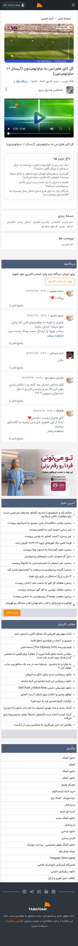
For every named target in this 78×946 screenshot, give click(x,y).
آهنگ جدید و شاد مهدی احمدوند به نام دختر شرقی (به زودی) (37, 708)
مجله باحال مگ (66, 851)
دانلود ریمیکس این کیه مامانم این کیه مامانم (46, 681)
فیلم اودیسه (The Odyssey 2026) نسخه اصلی (45, 647)
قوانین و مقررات (14, 921)
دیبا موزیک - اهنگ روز (63, 798)
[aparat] (53, 892)
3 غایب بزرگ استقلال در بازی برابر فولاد (49, 576)
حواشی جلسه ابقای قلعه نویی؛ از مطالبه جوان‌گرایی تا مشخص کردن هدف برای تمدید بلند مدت (37, 655)
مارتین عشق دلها (54, 378)
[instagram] (24, 892)
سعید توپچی (56, 291)
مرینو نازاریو (57, 315)
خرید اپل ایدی (67, 811)
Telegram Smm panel (62, 858)
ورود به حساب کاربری (60, 281)
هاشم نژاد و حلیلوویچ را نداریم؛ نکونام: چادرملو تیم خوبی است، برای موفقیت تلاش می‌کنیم (37, 514)
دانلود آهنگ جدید (65, 818)
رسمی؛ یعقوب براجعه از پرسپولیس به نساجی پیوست (42, 596)
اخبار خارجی (47, 18)
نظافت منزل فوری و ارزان (61, 878)
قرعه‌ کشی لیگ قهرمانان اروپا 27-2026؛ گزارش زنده (43, 543)
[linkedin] (46, 892)
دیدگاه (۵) (22, 81)
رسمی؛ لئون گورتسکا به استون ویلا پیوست (47, 549)
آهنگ (72, 765)
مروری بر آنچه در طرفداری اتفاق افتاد (51, 640)
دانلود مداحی (68, 831)
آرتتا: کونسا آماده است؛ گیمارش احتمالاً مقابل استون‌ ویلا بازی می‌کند (37, 716)
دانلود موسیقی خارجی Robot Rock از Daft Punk (45, 688)
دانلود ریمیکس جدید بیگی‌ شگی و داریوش (48, 674)
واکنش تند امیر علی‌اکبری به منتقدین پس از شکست (42, 725)
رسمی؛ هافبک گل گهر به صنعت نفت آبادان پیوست (43, 583)
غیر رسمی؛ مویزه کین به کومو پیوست (50, 529)
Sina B (59, 411)
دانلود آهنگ (68, 758)
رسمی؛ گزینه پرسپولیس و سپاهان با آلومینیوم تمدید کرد (39, 569)
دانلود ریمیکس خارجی (63, 871)
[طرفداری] (43, 5)
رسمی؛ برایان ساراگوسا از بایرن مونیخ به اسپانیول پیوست (39, 523)
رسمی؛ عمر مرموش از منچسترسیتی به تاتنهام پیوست (41, 563)
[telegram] (32, 892)
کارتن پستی (68, 838)
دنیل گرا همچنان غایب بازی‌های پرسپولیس (47, 556)
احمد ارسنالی (56, 353)
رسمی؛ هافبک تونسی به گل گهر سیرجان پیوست (44, 590)
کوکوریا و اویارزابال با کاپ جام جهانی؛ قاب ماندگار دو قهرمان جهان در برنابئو (38, 604)
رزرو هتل (70, 805)
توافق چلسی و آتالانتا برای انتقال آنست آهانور (46, 694)
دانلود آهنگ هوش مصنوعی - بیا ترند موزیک (51, 845)
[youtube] (39, 892)
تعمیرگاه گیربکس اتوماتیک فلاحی (56, 865)
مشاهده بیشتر (55, 336)
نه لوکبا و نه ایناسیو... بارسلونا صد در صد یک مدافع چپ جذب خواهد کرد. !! (37, 666)
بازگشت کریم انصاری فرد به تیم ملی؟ (51, 701)
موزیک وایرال (68, 785)
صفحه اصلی (64, 18)
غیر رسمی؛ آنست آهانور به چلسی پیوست (48, 536)
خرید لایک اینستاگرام (63, 791)
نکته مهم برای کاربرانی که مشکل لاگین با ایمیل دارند (42, 634)
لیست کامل (12, 612)
